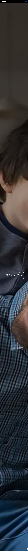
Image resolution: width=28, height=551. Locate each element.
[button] (4, 1)
